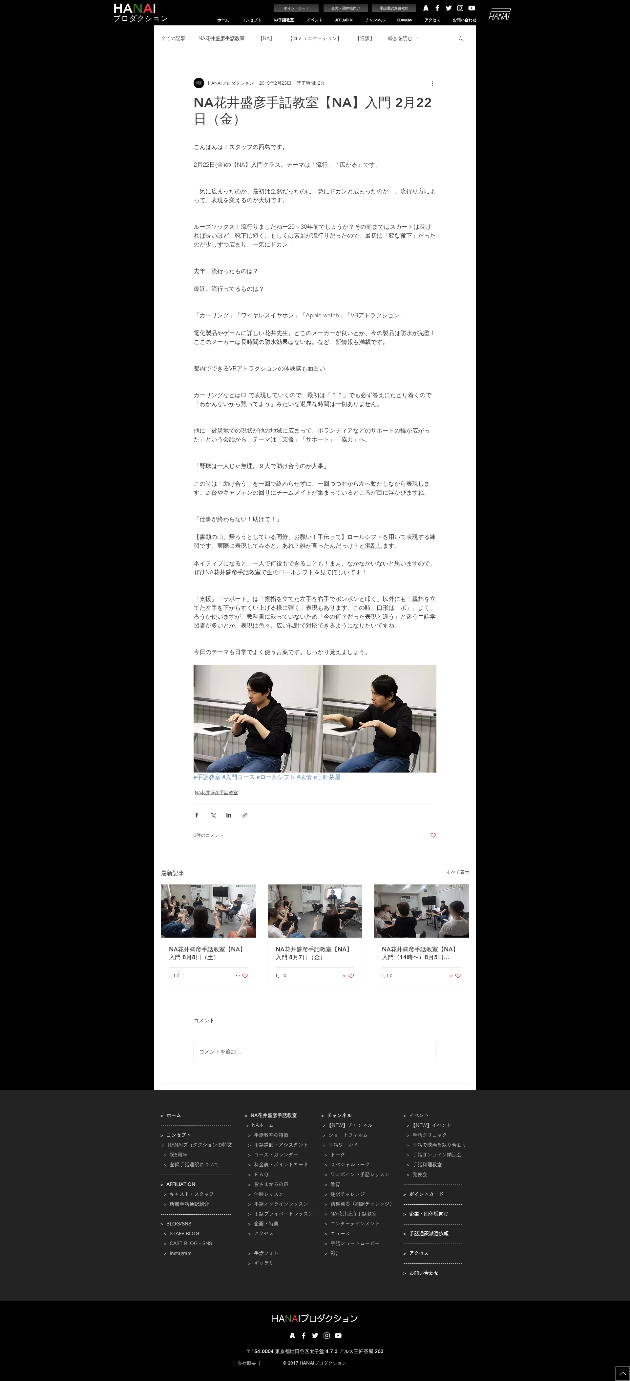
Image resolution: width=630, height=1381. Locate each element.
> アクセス (261, 1233)
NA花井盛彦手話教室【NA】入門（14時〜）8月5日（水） (420, 953)
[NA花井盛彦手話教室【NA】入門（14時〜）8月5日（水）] (421, 911)
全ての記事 (173, 38)
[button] (251, 20)
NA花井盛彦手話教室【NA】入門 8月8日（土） (207, 953)
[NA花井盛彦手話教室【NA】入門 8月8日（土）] (208, 911)
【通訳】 (365, 38)
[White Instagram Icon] (460, 8)
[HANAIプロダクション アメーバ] (426, 8)
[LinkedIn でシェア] (229, 815)
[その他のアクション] (432, 83)
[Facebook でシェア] (197, 815)
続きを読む (400, 38)
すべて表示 (457, 872)
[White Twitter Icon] (449, 8)
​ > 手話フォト (262, 1253)
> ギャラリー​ (262, 1263)
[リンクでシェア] (245, 815)
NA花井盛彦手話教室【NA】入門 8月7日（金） (314, 953)
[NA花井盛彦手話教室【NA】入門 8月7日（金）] (315, 911)
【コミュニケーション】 (315, 38)
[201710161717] (292, 1335)
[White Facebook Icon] (437, 8)
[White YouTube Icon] (472, 8)
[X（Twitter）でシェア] (213, 815)
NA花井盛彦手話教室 (222, 38)
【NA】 (266, 38)
